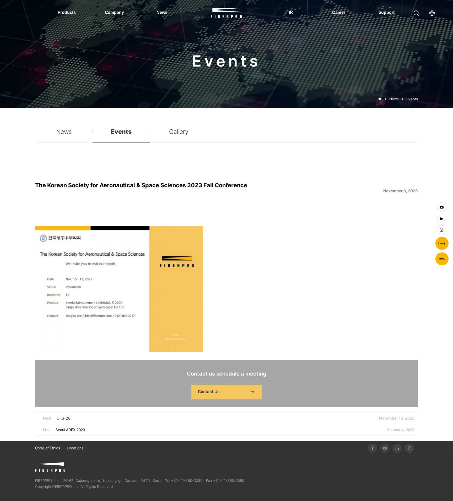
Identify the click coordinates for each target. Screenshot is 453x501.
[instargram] (409, 448)
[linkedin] (397, 448)
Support (387, 12)
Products (67, 12)
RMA (442, 258)
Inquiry (441, 243)
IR (291, 12)
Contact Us (208, 391)
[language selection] (433, 13)
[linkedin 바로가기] (441, 218)
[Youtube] (384, 448)
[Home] (380, 99)
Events (412, 99)
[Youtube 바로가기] (441, 207)
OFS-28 (64, 418)
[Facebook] (372, 448)
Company (114, 12)
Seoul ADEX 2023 (70, 430)
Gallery (178, 131)
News (162, 12)
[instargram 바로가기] (441, 229)
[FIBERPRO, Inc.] (50, 467)
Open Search (416, 13)
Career (338, 12)
